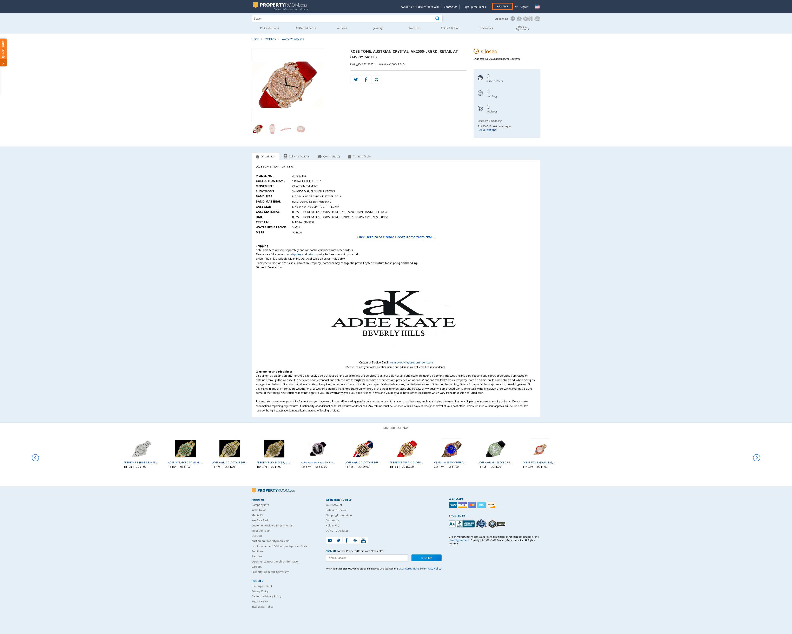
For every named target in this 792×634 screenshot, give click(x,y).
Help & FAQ (332, 525)
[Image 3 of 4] (286, 129)
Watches (270, 39)
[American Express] (482, 505)
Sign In (524, 7)
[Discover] (491, 505)
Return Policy (260, 601)
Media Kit (257, 515)
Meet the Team (261, 530)
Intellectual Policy (262, 606)
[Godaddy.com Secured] (497, 524)
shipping (296, 254)
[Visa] (463, 505)
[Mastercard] (472, 505)
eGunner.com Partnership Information (275, 561)
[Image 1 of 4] (297, 85)
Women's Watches (293, 39)
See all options (487, 130)
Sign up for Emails (475, 7)
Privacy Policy (260, 591)
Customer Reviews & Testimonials (273, 525)
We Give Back (260, 520)
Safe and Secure (336, 510)
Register (502, 6)
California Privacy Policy (266, 596)
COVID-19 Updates (337, 530)
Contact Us (450, 7)
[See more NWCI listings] (396, 358)
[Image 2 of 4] (272, 129)
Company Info (260, 505)
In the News (259, 510)
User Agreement (262, 586)
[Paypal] (453, 505)
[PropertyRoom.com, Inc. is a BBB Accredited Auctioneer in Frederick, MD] (462, 523)
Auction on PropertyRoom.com (420, 6)
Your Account (334, 505)
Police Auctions (269, 28)
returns (312, 254)
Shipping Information (339, 515)
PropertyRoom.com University (270, 572)
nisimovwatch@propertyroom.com (411, 362)
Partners (257, 556)
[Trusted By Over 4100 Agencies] (482, 524)
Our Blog (257, 536)
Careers (257, 566)
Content (4, 52)
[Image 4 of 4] (301, 129)
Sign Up (426, 558)
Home (255, 39)
